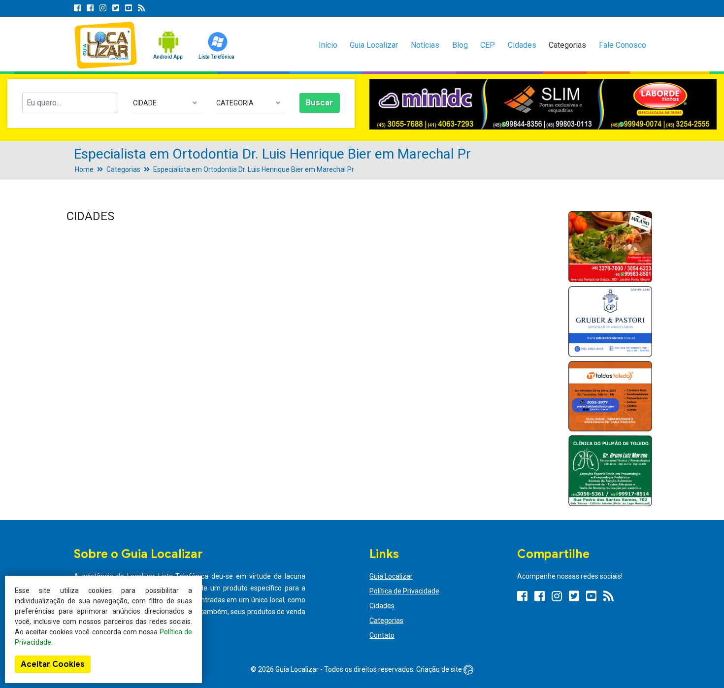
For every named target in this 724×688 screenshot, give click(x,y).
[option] (543, 104)
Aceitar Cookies (53, 664)
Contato (382, 635)
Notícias (425, 45)
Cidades (522, 45)
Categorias (567, 45)
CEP (487, 45)
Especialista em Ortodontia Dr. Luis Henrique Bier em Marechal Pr (253, 169)
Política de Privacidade (404, 591)
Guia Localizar (374, 45)
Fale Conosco (622, 45)
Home (84, 169)
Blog (460, 45)
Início (328, 45)
